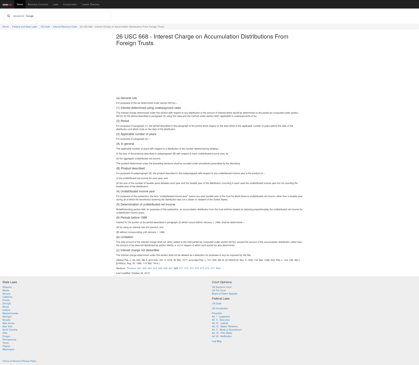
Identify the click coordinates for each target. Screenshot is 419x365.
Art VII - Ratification (222, 336)
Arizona (6, 293)
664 (155, 268)
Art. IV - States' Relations (225, 326)
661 (139, 268)
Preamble (217, 313)
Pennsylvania (9, 339)
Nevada (6, 319)
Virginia (6, 346)
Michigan (7, 316)
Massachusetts (10, 313)
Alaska (5, 290)
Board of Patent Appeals (224, 293)
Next (218, 268)
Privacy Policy (29, 361)
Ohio (4, 333)
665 (160, 268)
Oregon (6, 336)
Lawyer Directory (90, 4)
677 (213, 268)
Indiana (6, 310)
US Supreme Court (222, 287)
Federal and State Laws (24, 26)
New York (7, 326)
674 (197, 268)
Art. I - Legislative (221, 316)
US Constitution (220, 308)
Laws (55, 4)
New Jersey (8, 323)
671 (181, 268)
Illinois (5, 306)
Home (20, 4)
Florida (6, 300)
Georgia (6, 303)
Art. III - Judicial (220, 323)
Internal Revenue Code (65, 26)
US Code (45, 26)
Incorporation (70, 4)
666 (165, 268)
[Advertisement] (209, 71)
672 (186, 268)
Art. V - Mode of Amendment (227, 329)
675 (202, 268)
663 (150, 268)
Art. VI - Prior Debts (222, 333)
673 (192, 268)
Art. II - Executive (221, 319)
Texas (5, 342)
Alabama (7, 287)
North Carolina (10, 329)
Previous (131, 268)
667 (171, 268)
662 (144, 268)
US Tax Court (219, 290)
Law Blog (216, 341)
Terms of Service (11, 361)
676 (207, 268)
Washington (8, 349)
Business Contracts (38, 4)
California (7, 296)
